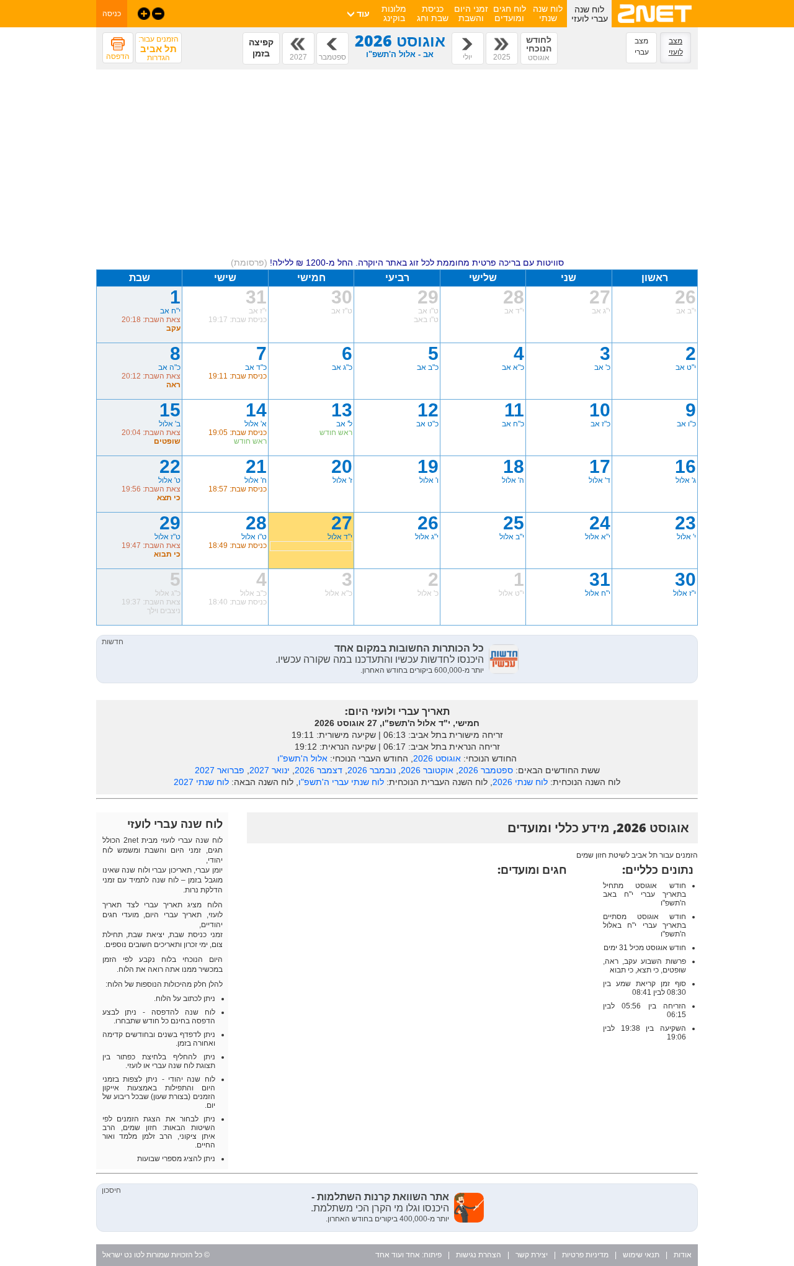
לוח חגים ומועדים (509, 13)
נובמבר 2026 (371, 770)
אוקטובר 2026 (427, 770)
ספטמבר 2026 (485, 770)
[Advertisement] (397, 166)
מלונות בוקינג (393, 13)
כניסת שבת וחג (432, 13)
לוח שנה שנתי (548, 13)
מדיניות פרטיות (585, 1254)
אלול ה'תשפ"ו (302, 758)
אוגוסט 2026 (437, 758)
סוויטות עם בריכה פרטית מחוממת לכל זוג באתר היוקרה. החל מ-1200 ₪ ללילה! (397, 262)
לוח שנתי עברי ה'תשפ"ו (341, 782)
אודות (683, 1254)
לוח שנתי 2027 (201, 782)
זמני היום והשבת (471, 13)
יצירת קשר (531, 1254)
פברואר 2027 (219, 770)
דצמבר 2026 (318, 770)
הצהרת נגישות (478, 1254)
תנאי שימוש (641, 1254)
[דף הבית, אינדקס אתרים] (655, 24)
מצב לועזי (676, 46)
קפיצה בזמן (261, 47)
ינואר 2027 (269, 770)
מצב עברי (642, 46)
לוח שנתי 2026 (520, 782)
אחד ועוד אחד (397, 1254)
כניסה (111, 13)
